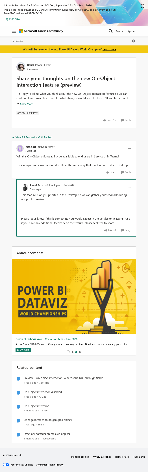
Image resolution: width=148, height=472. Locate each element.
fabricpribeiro (49, 438)
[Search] (110, 31)
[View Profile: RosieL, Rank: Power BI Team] (20, 66)
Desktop (19, 41)
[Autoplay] (68, 352)
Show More (26, 104)
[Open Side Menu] (14, 31)
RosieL (30, 65)
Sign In (130, 31)
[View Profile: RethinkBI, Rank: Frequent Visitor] (20, 148)
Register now (12, 18)
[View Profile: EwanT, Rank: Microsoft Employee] (24, 187)
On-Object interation (36, 406)
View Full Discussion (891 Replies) (34, 137)
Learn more (109, 49)
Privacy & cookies (101, 456)
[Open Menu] (133, 40)
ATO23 (42, 396)
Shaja (41, 424)
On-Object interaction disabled (42, 392)
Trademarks (138, 456)
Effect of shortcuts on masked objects (46, 434)
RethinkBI (30, 146)
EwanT (33, 185)
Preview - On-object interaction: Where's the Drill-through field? (63, 378)
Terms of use (122, 456)
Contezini (44, 382)
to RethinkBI (67, 185)
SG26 (45, 410)
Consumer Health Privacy (50, 464)
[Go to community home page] (41, 31)
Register (120, 31)
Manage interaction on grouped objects (48, 419)
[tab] (72, 352)
